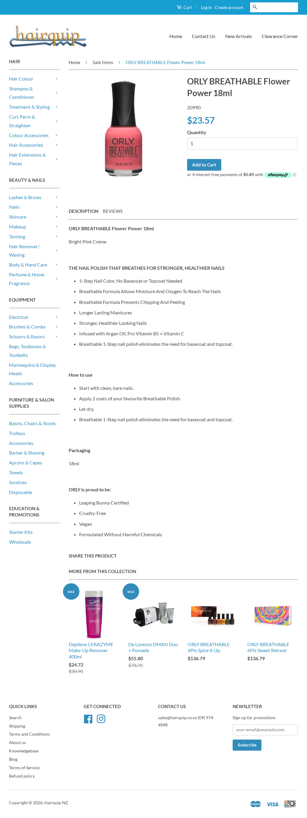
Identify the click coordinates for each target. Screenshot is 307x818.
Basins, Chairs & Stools (32, 423)
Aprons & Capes (25, 462)
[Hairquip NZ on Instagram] (101, 718)
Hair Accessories (26, 145)
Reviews (113, 211)
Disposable (20, 492)
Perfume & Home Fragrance (26, 279)
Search (15, 717)
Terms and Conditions (29, 734)
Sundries (18, 482)
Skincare (17, 216)
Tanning (17, 236)
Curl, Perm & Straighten (22, 121)
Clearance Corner (280, 36)
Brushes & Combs (27, 326)
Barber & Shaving (26, 452)
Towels (16, 472)
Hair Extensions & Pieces (27, 159)
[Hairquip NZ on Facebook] (88, 718)
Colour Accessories (29, 135)
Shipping (17, 726)
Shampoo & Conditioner (21, 93)
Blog (13, 759)
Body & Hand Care (28, 264)
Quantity (196, 132)
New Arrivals (238, 36)
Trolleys (17, 433)
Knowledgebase (23, 751)
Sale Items (103, 62)
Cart (187, 7)
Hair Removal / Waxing (24, 250)
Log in (206, 7)
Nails (14, 207)
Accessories (21, 383)
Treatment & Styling (29, 107)
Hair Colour (21, 78)
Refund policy (22, 776)
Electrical (18, 317)
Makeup (17, 226)
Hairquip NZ (56, 802)
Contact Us (203, 36)
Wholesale (20, 542)
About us (17, 742)
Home (175, 36)
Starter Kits (21, 532)
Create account (229, 7)
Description (83, 211)
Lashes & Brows (25, 197)
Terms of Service (24, 767)
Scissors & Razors (27, 336)
